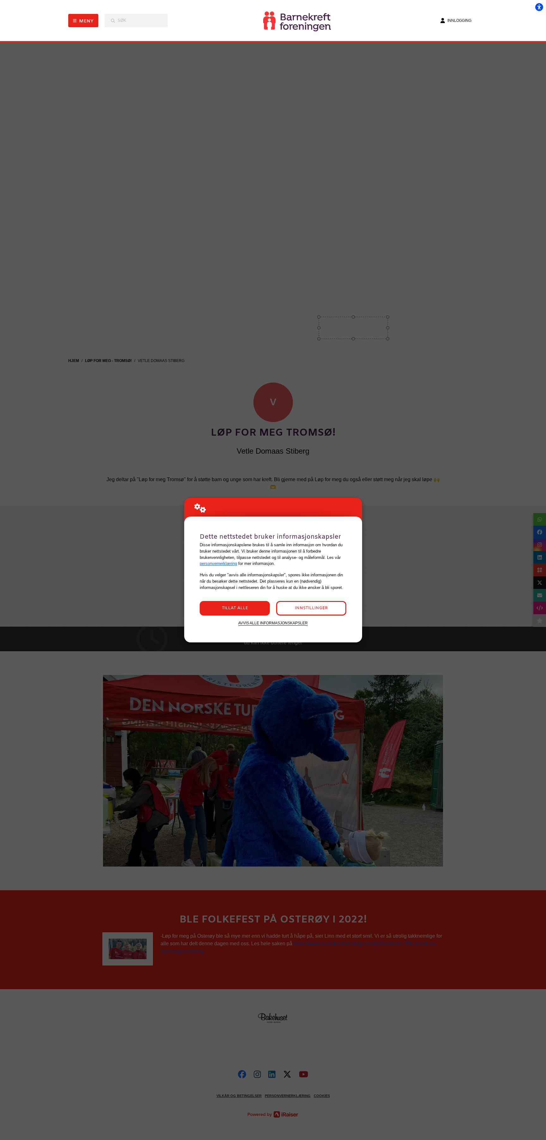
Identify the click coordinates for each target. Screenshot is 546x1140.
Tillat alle (235, 608)
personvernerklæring (218, 563)
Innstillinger (311, 608)
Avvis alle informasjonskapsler (273, 623)
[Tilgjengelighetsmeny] (539, 7)
